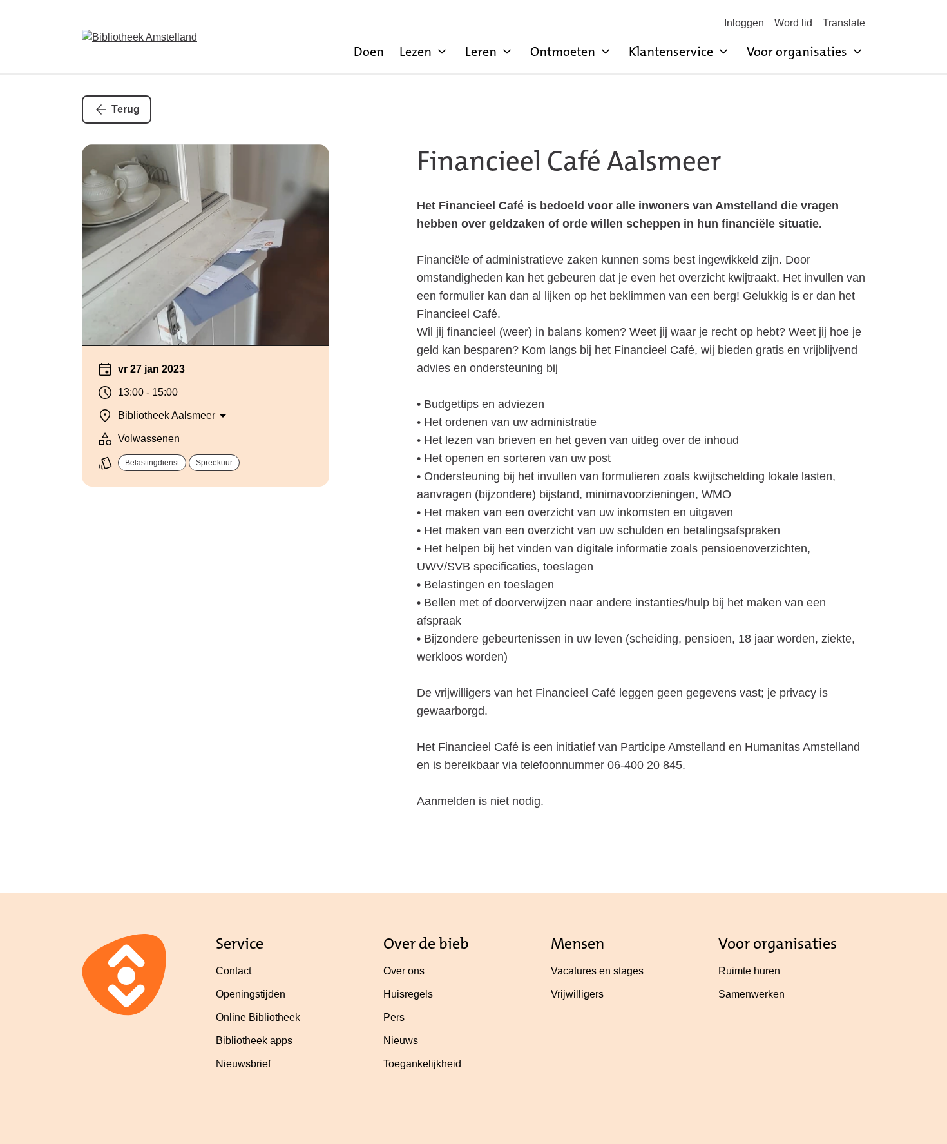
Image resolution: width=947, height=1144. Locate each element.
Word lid (793, 22)
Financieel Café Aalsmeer (569, 161)
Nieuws (400, 1040)
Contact (233, 970)
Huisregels (408, 994)
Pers (394, 1017)
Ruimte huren (749, 970)
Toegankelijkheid (422, 1063)
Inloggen (744, 22)
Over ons (404, 970)
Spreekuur (214, 462)
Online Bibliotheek (258, 1017)
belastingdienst (152, 462)
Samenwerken (751, 994)
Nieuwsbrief (243, 1063)
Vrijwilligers (577, 994)
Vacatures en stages (597, 970)
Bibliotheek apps (254, 1040)
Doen (369, 51)
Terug (125, 109)
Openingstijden (250, 994)
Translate (844, 22)
